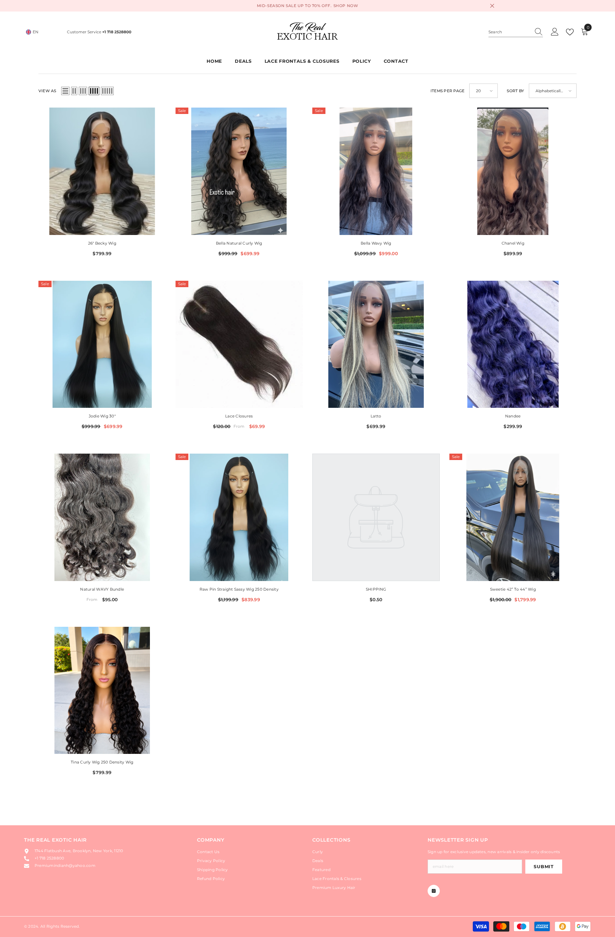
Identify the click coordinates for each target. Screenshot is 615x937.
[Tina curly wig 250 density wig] (102, 690)
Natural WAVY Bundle (102, 589)
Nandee (513, 416)
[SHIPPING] (376, 517)
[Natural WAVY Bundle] (102, 517)
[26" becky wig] (102, 171)
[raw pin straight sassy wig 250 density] (239, 517)
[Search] (515, 32)
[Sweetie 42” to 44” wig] (513, 517)
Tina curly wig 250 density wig (102, 762)
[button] (65, 91)
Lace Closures (239, 416)
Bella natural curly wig (239, 243)
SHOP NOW (345, 5)
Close (492, 6)
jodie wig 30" (102, 416)
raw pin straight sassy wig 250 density (239, 589)
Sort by (515, 90)
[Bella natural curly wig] (239, 171)
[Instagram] (434, 891)
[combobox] (509, 32)
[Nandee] (513, 344)
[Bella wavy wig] (376, 171)
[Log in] (555, 32)
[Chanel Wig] (513, 171)
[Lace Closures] (239, 344)
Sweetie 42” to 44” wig (513, 589)
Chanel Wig (513, 243)
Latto (376, 416)
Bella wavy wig (376, 243)
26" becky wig (102, 243)
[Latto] (376, 344)
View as (47, 90)
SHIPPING (376, 589)
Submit (544, 866)
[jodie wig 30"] (102, 344)
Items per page (447, 90)
